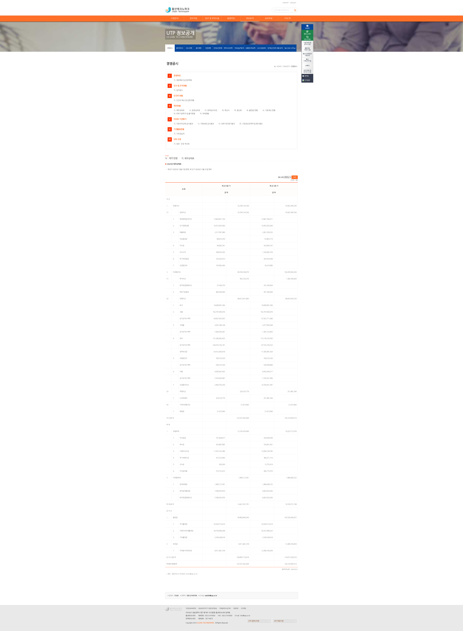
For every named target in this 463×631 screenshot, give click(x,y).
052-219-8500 (210, 615)
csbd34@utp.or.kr (211, 595)
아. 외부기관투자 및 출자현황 (184, 114)
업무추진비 (179, 48)
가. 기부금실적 (179, 134)
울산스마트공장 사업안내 (307, 54)
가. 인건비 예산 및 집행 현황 (184, 100)
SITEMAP (286, 2)
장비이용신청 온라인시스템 (307, 71)
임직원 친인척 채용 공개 (275, 48)
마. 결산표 (238, 110)
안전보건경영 (218, 48)
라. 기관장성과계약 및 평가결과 (250, 124)
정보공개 (250, 18)
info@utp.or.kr (245, 615)
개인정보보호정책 (191, 608)
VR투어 (307, 65)
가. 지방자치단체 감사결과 (183, 124)
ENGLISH (293, 2)
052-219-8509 (227, 615)
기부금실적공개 (239, 48)
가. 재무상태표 (179, 110)
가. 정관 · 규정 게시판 (181, 144)
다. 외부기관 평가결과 (227, 124)
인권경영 (208, 48)
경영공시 (170, 48)
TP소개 (287, 18)
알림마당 (231, 18)
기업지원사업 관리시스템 (307, 43)
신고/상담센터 (261, 48)
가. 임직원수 (178, 90)
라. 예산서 (225, 110)
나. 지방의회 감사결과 (206, 124)
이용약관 (235, 608)
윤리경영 (198, 48)
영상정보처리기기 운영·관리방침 (207, 608)
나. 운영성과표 (194, 110)
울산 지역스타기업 (307, 60)
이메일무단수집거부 (225, 608)
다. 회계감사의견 (211, 110)
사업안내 (174, 18)
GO (294, 177)
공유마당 (268, 18)
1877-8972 (209, 618)
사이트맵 (243, 608)
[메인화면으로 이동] (177, 9)
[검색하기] (296, 10)
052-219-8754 (192, 595)
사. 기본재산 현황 (268, 110)
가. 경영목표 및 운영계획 (183, 80)
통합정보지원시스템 (307, 49)
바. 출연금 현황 (252, 110)
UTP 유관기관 (278, 621)
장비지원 (193, 18)
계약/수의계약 (228, 48)
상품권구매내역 (250, 48)
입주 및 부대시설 (212, 18)
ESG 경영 (189, 48)
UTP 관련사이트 (253, 621)
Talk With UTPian (290, 48)
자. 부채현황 (204, 114)
